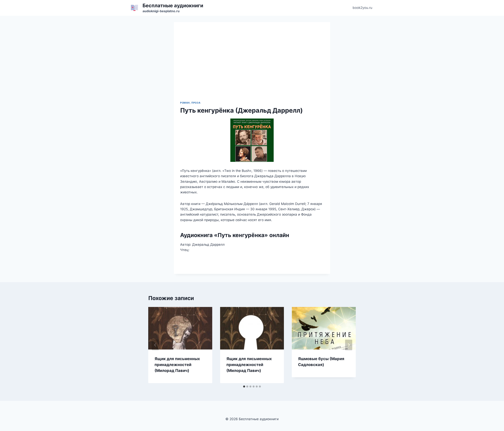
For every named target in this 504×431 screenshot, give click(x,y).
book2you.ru (362, 8)
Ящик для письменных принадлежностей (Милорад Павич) (177, 364)
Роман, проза (190, 102)
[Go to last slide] (155, 345)
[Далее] (348, 345)
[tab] (244, 386)
